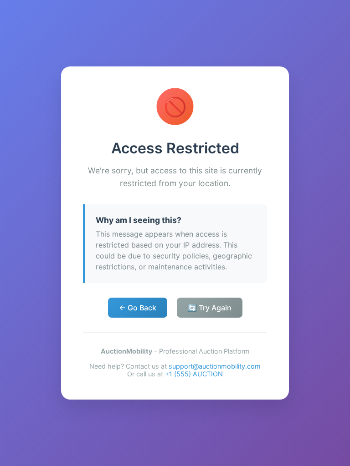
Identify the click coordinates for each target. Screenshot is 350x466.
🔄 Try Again (210, 307)
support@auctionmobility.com (215, 366)
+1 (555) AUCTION (194, 374)
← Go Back (137, 307)
